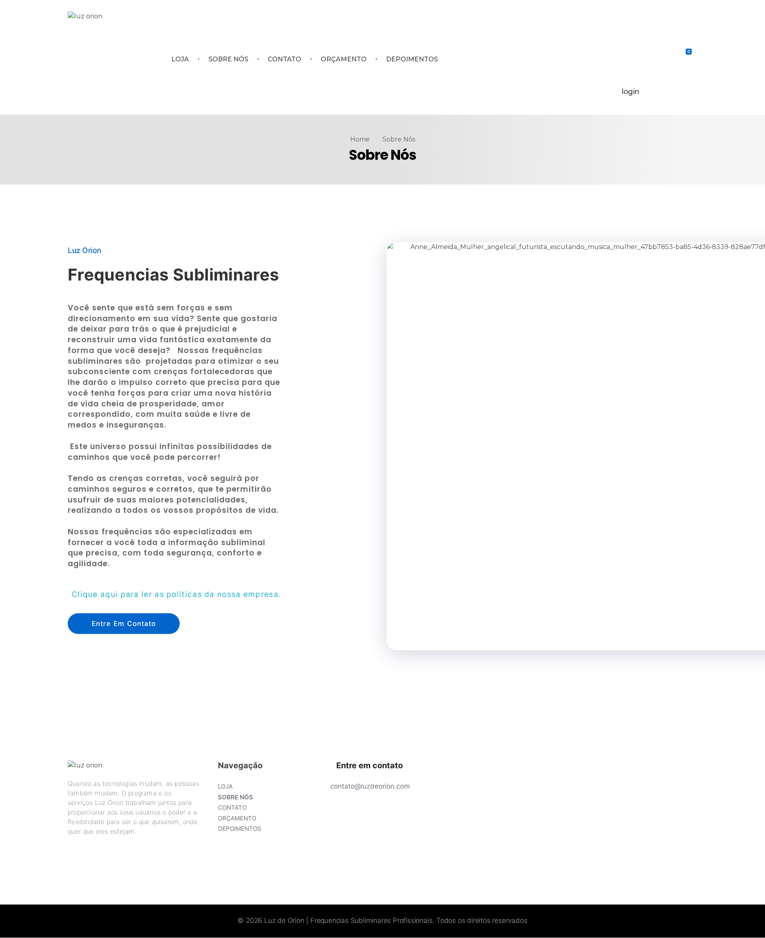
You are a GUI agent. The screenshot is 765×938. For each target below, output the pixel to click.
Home (360, 139)
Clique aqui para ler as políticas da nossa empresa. (176, 594)
